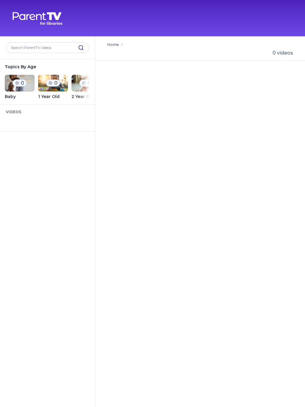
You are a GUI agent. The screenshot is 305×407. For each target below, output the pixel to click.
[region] (47, 87)
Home (113, 44)
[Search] (81, 47)
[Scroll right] (86, 87)
